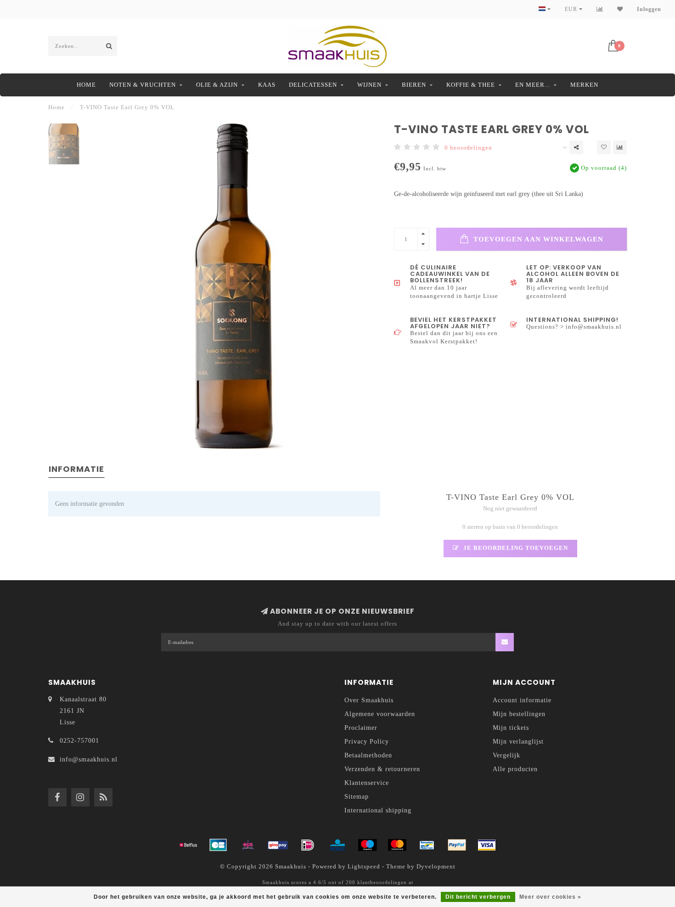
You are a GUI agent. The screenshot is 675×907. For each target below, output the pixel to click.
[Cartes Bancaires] (218, 845)
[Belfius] (188, 845)
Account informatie (522, 700)
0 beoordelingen (468, 148)
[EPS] (247, 845)
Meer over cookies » (550, 897)
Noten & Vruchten (142, 84)
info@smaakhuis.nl (89, 759)
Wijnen (369, 84)
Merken (584, 84)
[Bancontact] (427, 845)
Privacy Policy (366, 741)
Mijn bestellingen (519, 714)
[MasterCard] (397, 845)
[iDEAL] (307, 845)
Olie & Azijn (217, 84)
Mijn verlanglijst (518, 741)
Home (86, 84)
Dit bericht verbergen (478, 897)
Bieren (414, 84)
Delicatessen (313, 84)
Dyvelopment (436, 866)
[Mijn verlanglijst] (620, 9)
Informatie (76, 469)
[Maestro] (367, 845)
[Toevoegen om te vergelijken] (620, 147)
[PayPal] (456, 845)
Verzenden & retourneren (382, 769)
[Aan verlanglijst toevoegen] (604, 147)
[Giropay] (277, 845)
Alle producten (515, 769)
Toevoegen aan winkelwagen (537, 239)
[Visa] (486, 845)
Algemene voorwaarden (379, 714)
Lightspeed (364, 866)
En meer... (532, 84)
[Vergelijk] (599, 9)
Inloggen (649, 9)
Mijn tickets (511, 727)
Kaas (267, 84)
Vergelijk (506, 755)
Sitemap (356, 796)
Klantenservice (366, 782)
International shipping (377, 810)
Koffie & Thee (470, 84)
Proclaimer (360, 727)
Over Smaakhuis (369, 700)
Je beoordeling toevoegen (514, 548)
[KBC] (337, 845)
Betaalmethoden (368, 755)
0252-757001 (79, 740)
